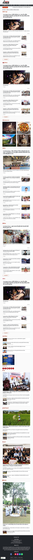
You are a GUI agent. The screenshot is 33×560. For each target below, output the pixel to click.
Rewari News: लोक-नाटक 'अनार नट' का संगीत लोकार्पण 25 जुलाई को (16, 338)
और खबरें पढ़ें (5, 59)
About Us (11, 557)
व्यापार (28, 5)
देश (9, 5)
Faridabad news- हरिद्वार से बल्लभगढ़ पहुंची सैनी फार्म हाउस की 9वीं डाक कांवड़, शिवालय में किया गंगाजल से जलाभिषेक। (18, 532)
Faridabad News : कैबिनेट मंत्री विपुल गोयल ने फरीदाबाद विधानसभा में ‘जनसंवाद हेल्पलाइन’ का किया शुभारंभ (10, 45)
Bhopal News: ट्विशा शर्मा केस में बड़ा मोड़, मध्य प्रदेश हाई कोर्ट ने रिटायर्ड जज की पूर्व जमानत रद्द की (18, 343)
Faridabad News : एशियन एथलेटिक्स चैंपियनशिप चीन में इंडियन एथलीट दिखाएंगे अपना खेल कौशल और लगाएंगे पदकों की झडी (11, 268)
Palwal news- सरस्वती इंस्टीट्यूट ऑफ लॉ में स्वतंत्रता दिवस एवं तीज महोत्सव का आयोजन (15, 525)
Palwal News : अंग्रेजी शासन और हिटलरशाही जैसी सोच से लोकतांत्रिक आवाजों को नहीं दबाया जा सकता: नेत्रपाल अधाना (11, 52)
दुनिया (11, 5)
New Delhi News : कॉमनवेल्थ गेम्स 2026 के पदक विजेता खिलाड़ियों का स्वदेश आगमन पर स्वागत (10, 206)
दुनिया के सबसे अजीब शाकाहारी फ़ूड (23, 131)
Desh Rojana (21, 559)
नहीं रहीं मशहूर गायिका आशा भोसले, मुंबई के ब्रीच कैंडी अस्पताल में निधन (16, 350)
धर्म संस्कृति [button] (19, 5)
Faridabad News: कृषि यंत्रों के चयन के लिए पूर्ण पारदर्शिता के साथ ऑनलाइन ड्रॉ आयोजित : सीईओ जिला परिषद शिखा (18, 437)
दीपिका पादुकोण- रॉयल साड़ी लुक (24, 144)
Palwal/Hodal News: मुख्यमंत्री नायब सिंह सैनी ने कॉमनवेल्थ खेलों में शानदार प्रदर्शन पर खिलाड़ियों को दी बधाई (11, 197)
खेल (22, 5)
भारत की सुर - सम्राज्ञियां (9, 131)
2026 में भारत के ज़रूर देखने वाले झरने (9, 144)
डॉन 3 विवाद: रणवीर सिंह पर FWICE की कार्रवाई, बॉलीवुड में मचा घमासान (16, 346)
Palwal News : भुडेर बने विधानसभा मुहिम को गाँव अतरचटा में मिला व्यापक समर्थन (17, 471)
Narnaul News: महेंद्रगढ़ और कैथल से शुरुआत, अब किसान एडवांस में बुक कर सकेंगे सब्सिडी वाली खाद (16, 427)
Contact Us (15, 557)
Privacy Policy (20, 557)
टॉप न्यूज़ (7, 5)
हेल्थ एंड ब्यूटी (25, 5)
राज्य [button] (16, 5)
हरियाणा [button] (14, 5)
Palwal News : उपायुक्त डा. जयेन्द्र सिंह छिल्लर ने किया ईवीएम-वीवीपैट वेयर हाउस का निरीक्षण (18, 476)
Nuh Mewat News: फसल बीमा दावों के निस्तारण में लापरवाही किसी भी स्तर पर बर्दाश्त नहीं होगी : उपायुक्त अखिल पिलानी (18, 433)
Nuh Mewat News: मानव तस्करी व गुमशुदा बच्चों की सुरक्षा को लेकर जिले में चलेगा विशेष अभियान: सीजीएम (11, 251)
